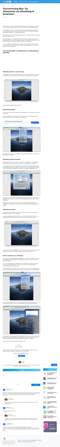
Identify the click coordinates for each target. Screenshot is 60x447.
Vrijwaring (39, 440)
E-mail (18, 384)
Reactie (4, 374)
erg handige (13, 258)
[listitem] (50, 373)
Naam (4, 384)
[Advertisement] (21, 22)
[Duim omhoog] (18, 345)
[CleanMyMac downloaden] (50, 426)
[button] (56, 1)
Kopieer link (21, 355)
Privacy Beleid (33, 440)
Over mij (28, 440)
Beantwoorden (5, 395)
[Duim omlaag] (20, 345)
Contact (19, 440)
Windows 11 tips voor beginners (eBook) (26, 441)
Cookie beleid (24, 440)
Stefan (23, 361)
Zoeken (54, 364)
